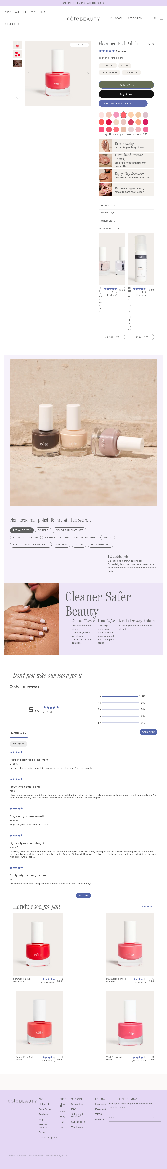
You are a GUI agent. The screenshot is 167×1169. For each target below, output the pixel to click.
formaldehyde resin (25, 537)
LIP (25, 12)
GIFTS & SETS (12, 24)
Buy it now (126, 94)
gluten (79, 545)
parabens (61, 545)
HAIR (43, 12)
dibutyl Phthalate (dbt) (70, 530)
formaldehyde (22, 530)
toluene (43, 530)
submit (155, 1117)
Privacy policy (36, 1155)
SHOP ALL (148, 906)
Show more (83, 895)
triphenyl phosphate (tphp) (79, 537)
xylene (108, 537)
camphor (50, 537)
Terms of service (18, 1155)
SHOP (8, 12)
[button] (8, 12)
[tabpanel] (83, 821)
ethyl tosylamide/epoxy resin (31, 545)
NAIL (17, 12)
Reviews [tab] (18, 733)
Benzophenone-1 (100, 545)
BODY (34, 12)
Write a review (148, 732)
